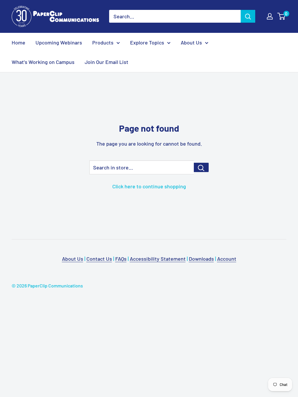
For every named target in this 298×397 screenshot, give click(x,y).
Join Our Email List (106, 62)
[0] (281, 16)
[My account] (270, 16)
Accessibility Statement (158, 258)
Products (102, 42)
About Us (191, 42)
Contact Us (99, 258)
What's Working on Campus (43, 62)
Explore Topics (147, 42)
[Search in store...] (201, 167)
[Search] (248, 16)
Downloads (201, 258)
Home (18, 42)
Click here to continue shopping (149, 186)
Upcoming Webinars (59, 42)
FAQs (121, 258)
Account (226, 258)
